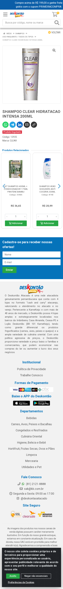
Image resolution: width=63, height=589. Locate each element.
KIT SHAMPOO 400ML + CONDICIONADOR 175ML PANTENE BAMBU (16, 189)
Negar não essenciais (36, 576)
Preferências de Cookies (21, 582)
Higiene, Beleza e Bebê (31, 442)
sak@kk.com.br (33, 488)
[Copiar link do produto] (34, 125)
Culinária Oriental (31, 436)
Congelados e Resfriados (31, 430)
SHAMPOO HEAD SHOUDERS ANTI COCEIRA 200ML (47, 189)
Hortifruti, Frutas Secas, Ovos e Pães (31, 448)
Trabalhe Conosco (31, 375)
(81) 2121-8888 (35, 484)
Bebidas (31, 418)
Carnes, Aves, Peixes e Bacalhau (31, 424)
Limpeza (31, 454)
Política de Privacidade (31, 369)
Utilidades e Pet (32, 467)
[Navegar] (3, 186)
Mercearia (31, 461)
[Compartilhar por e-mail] (27, 125)
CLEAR (13, 140)
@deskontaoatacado (33, 498)
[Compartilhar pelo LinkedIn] (20, 125)
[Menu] (5, 14)
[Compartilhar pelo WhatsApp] (5, 125)
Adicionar (17, 223)
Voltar (55, 32)
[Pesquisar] (56, 22)
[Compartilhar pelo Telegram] (13, 125)
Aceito (13, 576)
